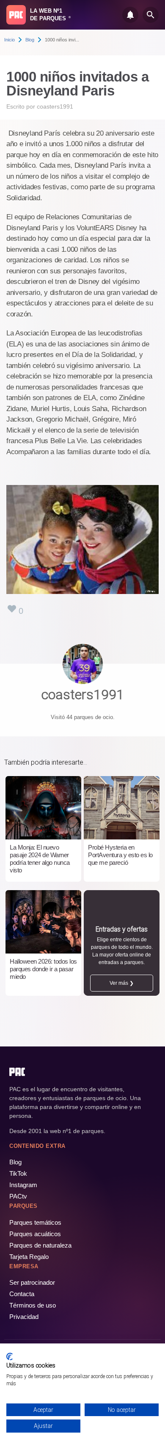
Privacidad (23, 1316)
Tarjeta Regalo (29, 1256)
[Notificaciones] (130, 15)
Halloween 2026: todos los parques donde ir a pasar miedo (43, 969)
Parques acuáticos (35, 1233)
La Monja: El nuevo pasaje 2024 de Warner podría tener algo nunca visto (40, 859)
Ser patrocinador (32, 1282)
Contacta (21, 1293)
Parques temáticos (35, 1222)
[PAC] (16, 15)
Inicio (9, 39)
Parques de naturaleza (40, 1245)
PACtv (18, 1196)
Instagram (23, 1184)
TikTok (18, 1173)
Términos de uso (32, 1305)
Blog (29, 39)
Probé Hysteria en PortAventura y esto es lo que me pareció (120, 855)
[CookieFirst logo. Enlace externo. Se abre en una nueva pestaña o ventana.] (9, 1356)
